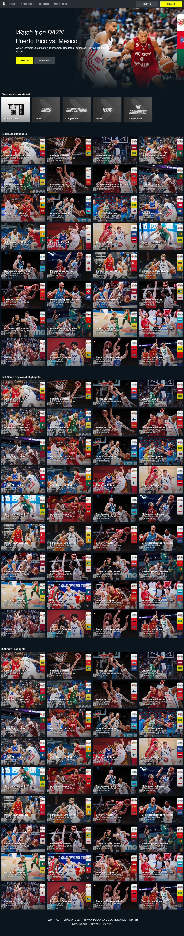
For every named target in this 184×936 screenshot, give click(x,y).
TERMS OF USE (71, 919)
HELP (49, 919)
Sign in (147, 4)
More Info (60, 4)
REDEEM (95, 924)
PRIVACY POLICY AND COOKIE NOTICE (104, 919)
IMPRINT (133, 919)
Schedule (27, 4)
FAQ (57, 919)
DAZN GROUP (80, 924)
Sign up (171, 4)
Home (12, 4)
